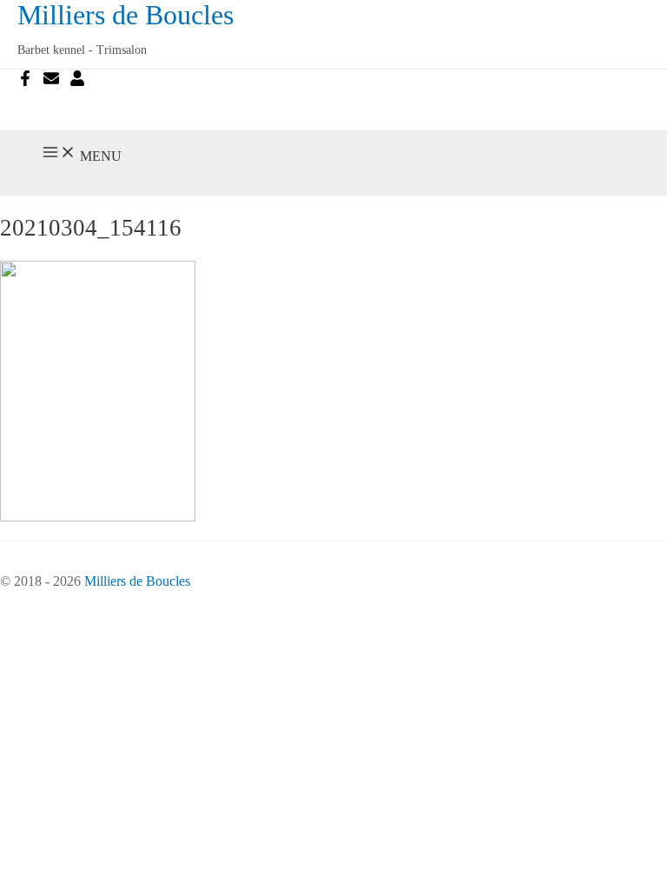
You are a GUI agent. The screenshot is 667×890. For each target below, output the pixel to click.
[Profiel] (77, 81)
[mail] (51, 81)
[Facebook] (25, 81)
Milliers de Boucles (125, 15)
